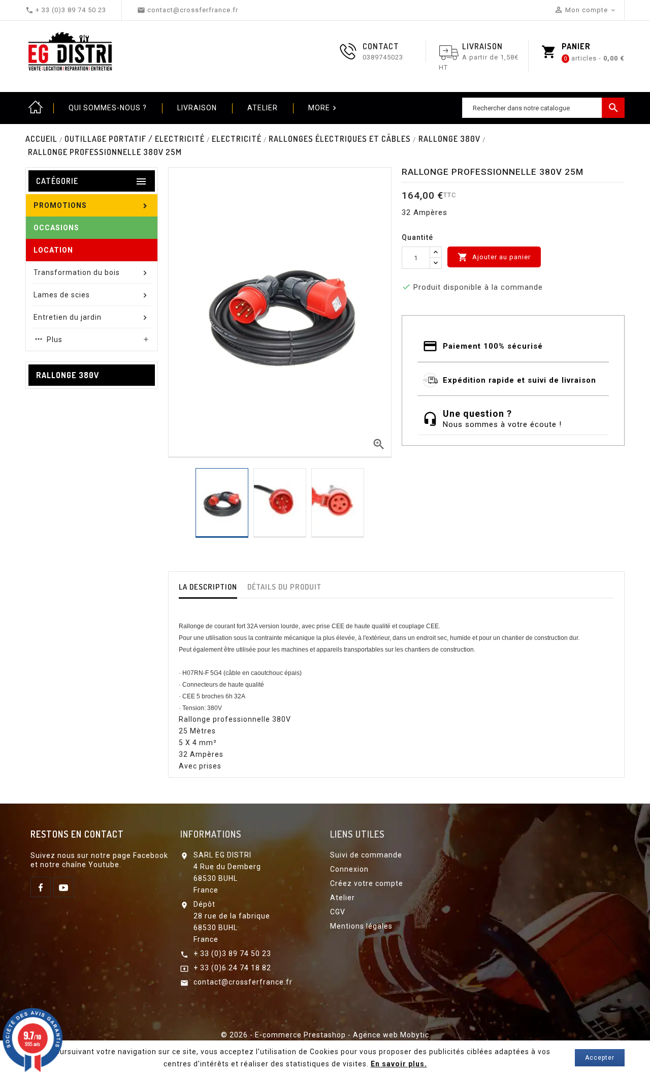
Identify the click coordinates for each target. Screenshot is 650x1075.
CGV (337, 912)
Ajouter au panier (494, 257)
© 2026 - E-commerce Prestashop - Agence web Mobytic (325, 1035)
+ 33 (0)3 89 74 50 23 (232, 953)
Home (35, 108)
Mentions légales (361, 926)
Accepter (599, 1057)
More (323, 108)
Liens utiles (357, 834)
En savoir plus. (399, 1064)
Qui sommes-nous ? (108, 108)
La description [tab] (208, 587)
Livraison (197, 108)
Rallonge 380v (67, 375)
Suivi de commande (366, 855)
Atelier (262, 108)
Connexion (349, 869)
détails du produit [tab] (284, 587)
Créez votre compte (366, 883)
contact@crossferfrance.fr (242, 982)
